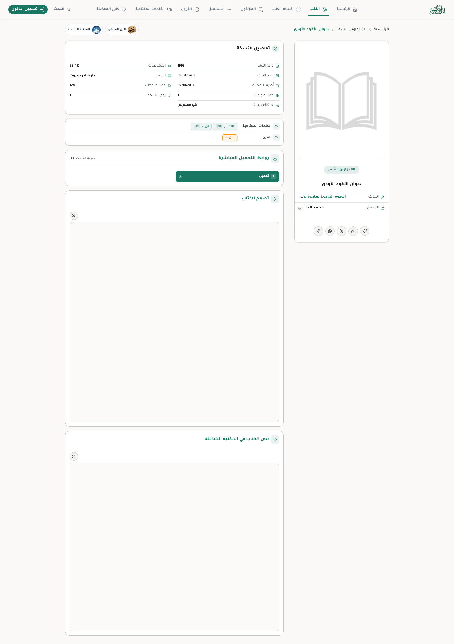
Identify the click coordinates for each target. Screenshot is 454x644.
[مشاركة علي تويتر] (341, 231)
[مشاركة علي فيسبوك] (318, 231)
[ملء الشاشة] (74, 216)
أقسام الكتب (283, 9)
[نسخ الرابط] (353, 231)
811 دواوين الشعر (351, 30)
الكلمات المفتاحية (150, 9)
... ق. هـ (229, 137)
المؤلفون (248, 9)
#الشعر (225, 126)
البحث (59, 9)
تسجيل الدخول (25, 9)
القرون (186, 9)
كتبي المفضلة (107, 9)
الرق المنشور (116, 29)
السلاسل (216, 9)
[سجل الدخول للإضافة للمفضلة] (364, 231)
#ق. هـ (202, 126)
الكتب (315, 9)
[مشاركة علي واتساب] (330, 231)
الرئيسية (343, 9)
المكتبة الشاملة (79, 29)
